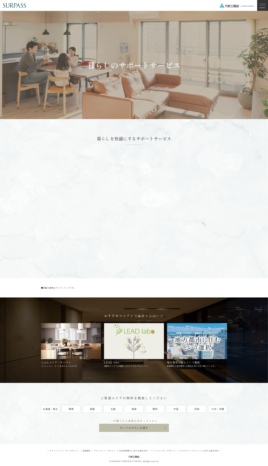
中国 (175, 409)
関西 (154, 409)
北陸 (113, 409)
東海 (134, 409)
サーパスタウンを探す (134, 428)
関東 (71, 409)
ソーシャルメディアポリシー (164, 450)
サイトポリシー (72, 450)
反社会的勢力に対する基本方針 (133, 450)
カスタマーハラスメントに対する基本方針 (199, 450)
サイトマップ (56, 450)
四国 (196, 409)
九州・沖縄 (217, 409)
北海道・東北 (50, 409)
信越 (92, 409)
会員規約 (86, 450)
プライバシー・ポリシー (105, 450)
